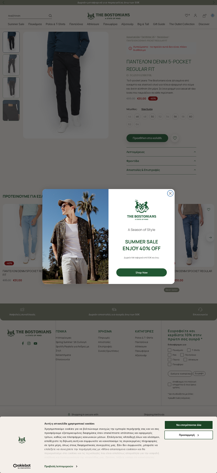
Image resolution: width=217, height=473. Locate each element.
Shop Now (142, 272)
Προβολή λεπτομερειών (58, 466)
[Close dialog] (170, 193)
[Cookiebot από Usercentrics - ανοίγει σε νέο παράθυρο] (22, 466)
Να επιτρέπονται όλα (188, 424)
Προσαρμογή (187, 434)
